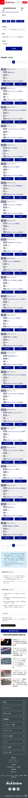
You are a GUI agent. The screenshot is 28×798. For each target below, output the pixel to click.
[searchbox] (14, 36)
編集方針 (13, 757)
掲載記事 (13, 769)
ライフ (5, 741)
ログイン (19, 2)
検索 (14, 48)
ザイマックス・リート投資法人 (15, 204)
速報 (5, 702)
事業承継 (6, 719)
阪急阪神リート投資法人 (13, 526)
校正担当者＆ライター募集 (13, 767)
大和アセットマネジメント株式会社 (15, 81)
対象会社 (4, 27)
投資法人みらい (11, 72)
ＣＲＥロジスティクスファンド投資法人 (17, 129)
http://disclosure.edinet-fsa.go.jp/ (14, 563)
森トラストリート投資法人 (14, 166)
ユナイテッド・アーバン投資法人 (15, 91)
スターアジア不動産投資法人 (14, 261)
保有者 (4, 41)
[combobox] (14, 36)
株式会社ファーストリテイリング (15, 412)
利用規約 (13, 764)
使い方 (22, 9)
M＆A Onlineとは (14, 760)
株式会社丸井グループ (13, 355)
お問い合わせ (13, 771)
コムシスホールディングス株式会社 (16, 393)
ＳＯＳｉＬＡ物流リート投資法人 (15, 280)
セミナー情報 (7, 747)
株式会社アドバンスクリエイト (15, 242)
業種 (3, 34)
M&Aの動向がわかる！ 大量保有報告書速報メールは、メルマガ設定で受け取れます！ (14, 619)
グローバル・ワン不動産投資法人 (15, 185)
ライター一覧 (7, 752)
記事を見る (7, 84)
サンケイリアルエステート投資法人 (16, 450)
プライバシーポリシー (13, 762)
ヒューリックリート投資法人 (14, 318)
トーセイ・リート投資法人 (14, 223)
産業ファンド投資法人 (13, 148)
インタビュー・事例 (9, 725)
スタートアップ (8, 730)
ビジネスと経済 (8, 736)
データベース (7, 708)
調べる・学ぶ (7, 713)
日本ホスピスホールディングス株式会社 (17, 110)
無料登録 (25, 2)
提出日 (4, 15)
